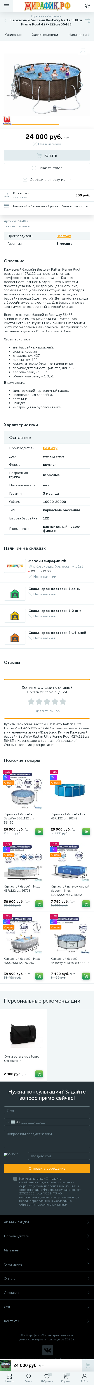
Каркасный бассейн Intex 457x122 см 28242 (69, 816)
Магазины (11, 1250)
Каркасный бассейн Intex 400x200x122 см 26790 (22, 961)
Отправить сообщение (47, 1168)
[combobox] (12, 1122)
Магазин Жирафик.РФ (47, 561)
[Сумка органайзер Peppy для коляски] (23, 1032)
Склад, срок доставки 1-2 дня (54, 611)
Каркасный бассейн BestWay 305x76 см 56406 (70, 961)
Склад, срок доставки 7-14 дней (57, 633)
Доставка (11, 1293)
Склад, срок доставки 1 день (54, 589)
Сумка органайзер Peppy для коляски (21, 1059)
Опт (7, 1307)
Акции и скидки (16, 1222)
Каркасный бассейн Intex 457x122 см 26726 (22, 889)
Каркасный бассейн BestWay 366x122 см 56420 (19, 818)
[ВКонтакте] (47, 1350)
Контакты (11, 1321)
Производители (16, 1236)
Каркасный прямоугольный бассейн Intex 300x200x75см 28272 (70, 891)
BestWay (64, 236)
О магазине (13, 1264)
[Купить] (39, 831)
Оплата (10, 1278)
